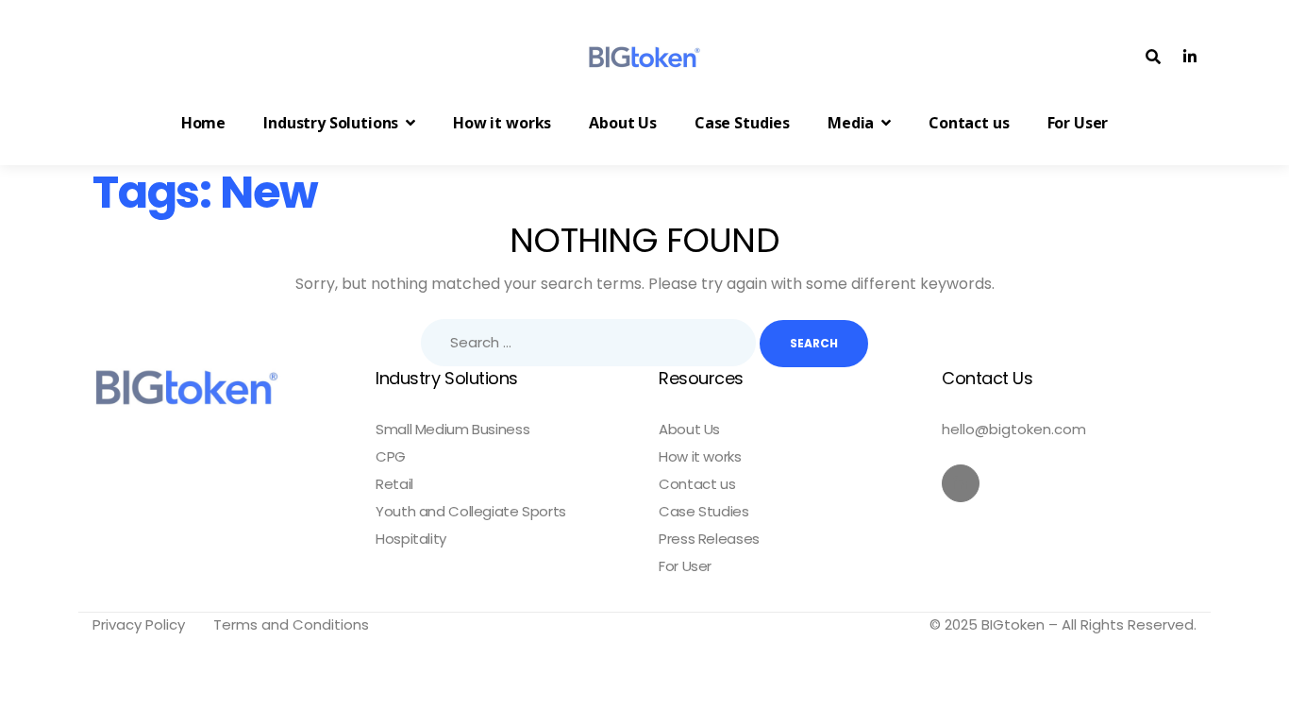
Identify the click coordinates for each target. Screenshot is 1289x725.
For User (685, 566)
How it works (700, 456)
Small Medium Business (452, 429)
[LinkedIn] (960, 483)
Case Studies (704, 511)
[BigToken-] (644, 56)
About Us (689, 429)
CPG (391, 456)
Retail (394, 484)
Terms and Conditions (291, 624)
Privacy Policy (138, 624)
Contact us (697, 484)
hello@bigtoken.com (1014, 429)
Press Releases (709, 539)
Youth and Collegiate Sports (471, 511)
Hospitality (411, 539)
